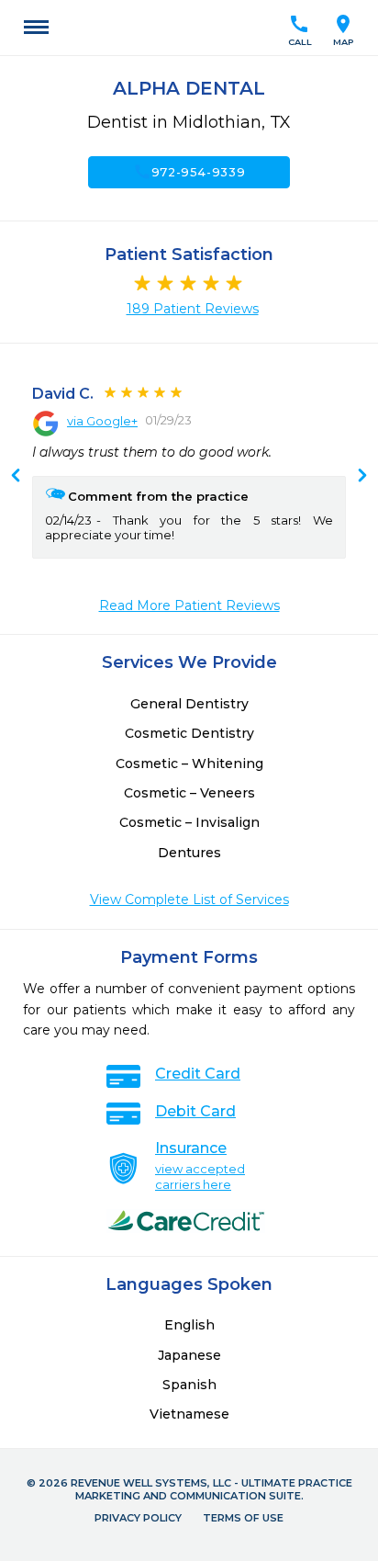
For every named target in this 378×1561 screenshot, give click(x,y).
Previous (362, 477)
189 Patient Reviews (193, 308)
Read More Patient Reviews (189, 605)
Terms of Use (243, 1517)
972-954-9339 (189, 172)
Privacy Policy (138, 1517)
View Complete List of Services (189, 899)
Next (15, 477)
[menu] (36, 27)
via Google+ (102, 420)
